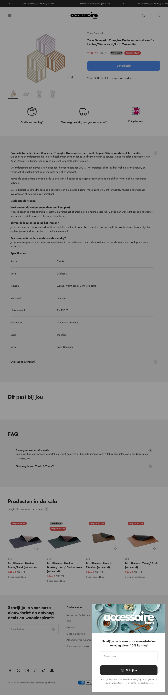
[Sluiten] (158, 610)
